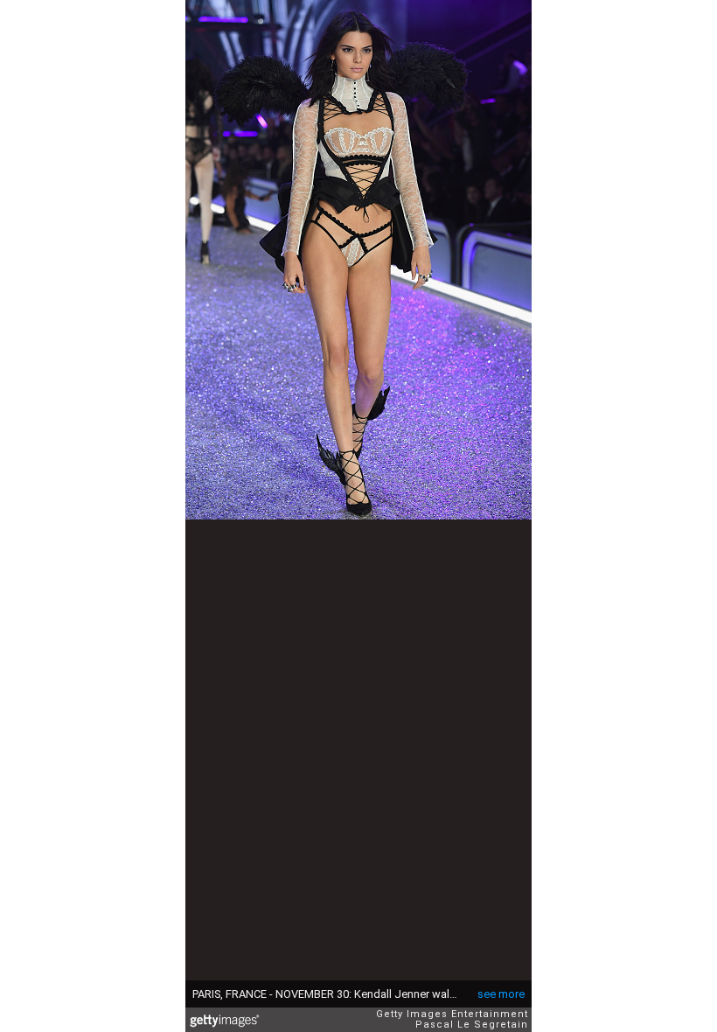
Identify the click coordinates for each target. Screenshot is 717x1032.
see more (501, 994)
